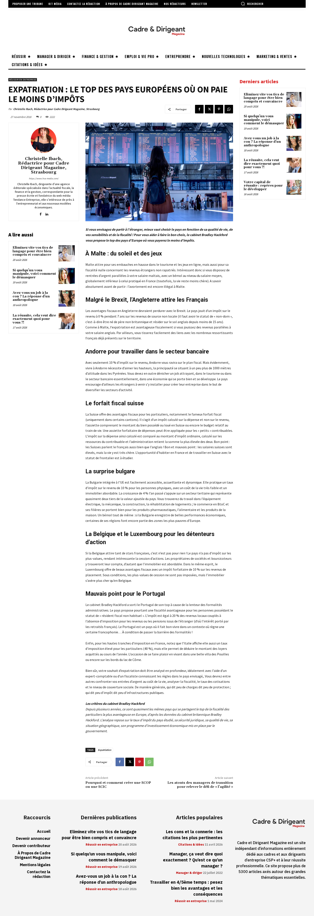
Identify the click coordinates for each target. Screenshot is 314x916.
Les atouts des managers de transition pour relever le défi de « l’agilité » (200, 785)
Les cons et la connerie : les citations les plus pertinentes (193, 834)
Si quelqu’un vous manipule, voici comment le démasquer (34, 273)
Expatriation (104, 749)
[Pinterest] (219, 109)
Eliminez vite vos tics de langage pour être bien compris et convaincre (33, 251)
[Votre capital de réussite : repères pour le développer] (293, 187)
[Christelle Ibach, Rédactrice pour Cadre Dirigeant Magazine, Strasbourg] (43, 140)
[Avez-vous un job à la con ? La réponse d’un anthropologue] (67, 298)
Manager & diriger (189, 873)
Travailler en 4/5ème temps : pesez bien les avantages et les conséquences (186, 888)
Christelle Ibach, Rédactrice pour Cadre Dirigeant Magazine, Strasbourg (56, 109)
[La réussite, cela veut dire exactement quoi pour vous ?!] (67, 321)
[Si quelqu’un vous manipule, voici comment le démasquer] (67, 276)
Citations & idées (191, 845)
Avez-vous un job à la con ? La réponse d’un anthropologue (31, 296)
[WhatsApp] (228, 109)
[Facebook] (199, 109)
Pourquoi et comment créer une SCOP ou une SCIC (118, 785)
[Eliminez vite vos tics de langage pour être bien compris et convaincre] (67, 253)
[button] (252, 3)
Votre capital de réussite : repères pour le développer (263, 185)
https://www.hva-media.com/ (44, 178)
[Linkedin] (46, 213)
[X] (209, 109)
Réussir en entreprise (22, 79)
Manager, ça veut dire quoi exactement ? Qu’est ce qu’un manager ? (193, 860)
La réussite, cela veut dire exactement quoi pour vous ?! (34, 319)
